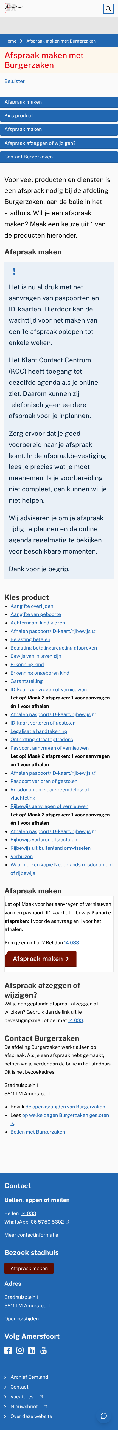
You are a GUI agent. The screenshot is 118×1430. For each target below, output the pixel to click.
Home (10, 41)
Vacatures (18, 1398)
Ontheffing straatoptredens (41, 739)
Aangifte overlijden (31, 606)
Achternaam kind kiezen (37, 623)
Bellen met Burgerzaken (37, 1132)
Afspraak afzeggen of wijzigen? (39, 143)
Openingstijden (21, 1318)
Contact (19, 1387)
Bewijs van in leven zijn (35, 656)
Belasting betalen (30, 639)
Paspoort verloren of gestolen (43, 781)
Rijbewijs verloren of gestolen (43, 839)
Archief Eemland (29, 1377)
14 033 (71, 942)
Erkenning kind (27, 664)
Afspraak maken (23, 102)
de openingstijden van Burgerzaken (65, 1107)
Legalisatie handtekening (38, 731)
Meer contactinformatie (31, 1235)
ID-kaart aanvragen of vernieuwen (48, 689)
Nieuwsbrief (21, 1407)
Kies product (18, 115)
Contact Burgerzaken (28, 157)
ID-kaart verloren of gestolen (42, 723)
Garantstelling (26, 681)
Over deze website (31, 1416)
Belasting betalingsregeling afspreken (53, 648)
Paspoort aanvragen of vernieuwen (49, 748)
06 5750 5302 (49, 1222)
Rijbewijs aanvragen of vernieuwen (49, 806)
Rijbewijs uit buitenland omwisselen (50, 848)
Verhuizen (21, 856)
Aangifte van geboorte (35, 614)
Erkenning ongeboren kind (39, 673)
